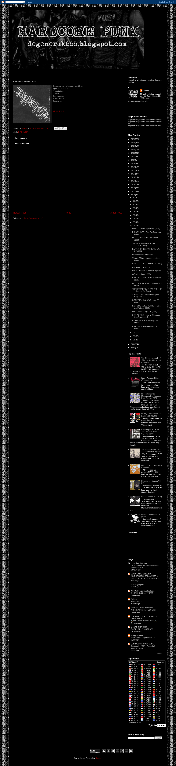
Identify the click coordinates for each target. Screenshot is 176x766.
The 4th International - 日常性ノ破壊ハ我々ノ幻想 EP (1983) (151, 360)
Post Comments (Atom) (33, 218)
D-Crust (134, 599)
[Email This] (55, 128)
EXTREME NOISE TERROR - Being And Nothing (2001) (146, 307)
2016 (133, 174)
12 (134, 198)
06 (134, 219)
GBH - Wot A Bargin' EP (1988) (144, 311)
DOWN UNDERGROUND (141, 574)
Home (68, 212)
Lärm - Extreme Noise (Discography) (150, 379)
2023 (133, 149)
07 (134, 215)
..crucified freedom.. (139, 563)
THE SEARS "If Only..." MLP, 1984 (143, 610)
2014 (133, 181)
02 (134, 336)
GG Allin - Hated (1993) (141, 274)
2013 (133, 184)
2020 (133, 160)
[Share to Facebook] (63, 128)
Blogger (98, 758)
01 (134, 340)
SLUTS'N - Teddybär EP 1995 (142, 593)
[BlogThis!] (58, 128)
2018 (133, 167)
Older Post (116, 212)
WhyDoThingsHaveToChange (143, 591)
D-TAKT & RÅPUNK (139, 627)
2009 (133, 344)
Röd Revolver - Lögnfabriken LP (143, 638)
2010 (133, 195)
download (58, 111)
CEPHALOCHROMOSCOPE (142, 644)
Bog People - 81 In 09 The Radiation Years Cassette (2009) (150, 432)
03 (134, 333)
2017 (133, 170)
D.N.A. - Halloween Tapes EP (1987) (146, 271)
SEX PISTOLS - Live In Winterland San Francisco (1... (146, 316)
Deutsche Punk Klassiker (142, 255)
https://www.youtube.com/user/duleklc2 (145, 120)
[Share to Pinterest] (66, 128)
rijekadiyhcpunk (137, 585)
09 (134, 208)
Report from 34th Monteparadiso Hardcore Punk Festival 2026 (151, 396)
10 (134, 205)
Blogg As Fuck (137, 635)
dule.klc (146, 90)
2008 (133, 348)
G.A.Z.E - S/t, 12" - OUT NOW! (142, 629)
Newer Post (19, 212)
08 (134, 212)
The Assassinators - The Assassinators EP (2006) (151, 451)
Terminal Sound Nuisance (142, 608)
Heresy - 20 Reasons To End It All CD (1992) (151, 415)
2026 (133, 139)
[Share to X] (60, 128)
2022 (133, 153)
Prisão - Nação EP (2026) (151, 497)
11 (134, 201)
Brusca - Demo (136, 602)
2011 (133, 191)
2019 (133, 163)
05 (134, 222)
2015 (133, 177)
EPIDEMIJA (23, 132)
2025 (133, 142)
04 (134, 226)
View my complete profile (138, 101)
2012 (133, 188)
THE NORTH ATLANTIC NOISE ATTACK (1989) (145, 244)
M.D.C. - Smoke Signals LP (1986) (146, 229)
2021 (133, 156)
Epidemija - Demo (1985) (142, 267)
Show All (159, 653)
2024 (133, 146)
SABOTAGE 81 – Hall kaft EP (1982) (147, 264)
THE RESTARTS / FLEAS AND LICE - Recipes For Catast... (147, 290)
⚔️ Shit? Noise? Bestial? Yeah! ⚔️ (143, 621)
